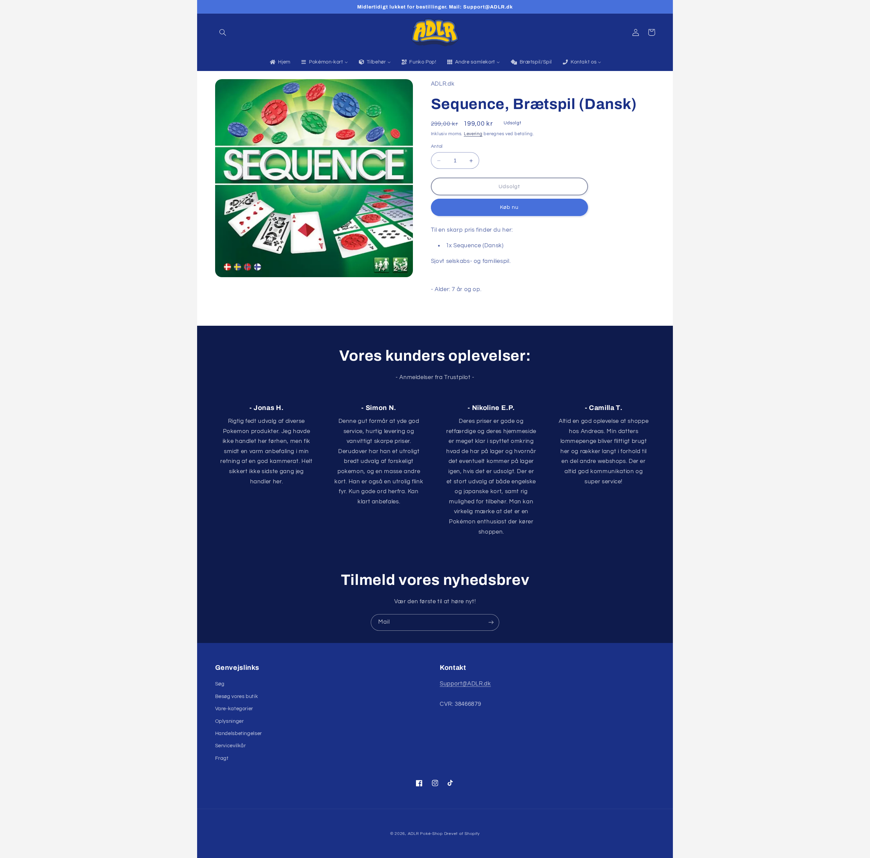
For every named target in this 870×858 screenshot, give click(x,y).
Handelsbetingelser (238, 733)
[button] (223, 32)
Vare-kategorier (234, 708)
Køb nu (509, 207)
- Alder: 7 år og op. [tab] (457, 289)
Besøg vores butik (236, 696)
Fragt (222, 758)
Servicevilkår (230, 745)
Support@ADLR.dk (465, 684)
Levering (473, 134)
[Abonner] (491, 622)
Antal (437, 146)
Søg (220, 683)
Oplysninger (229, 721)
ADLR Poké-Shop (425, 834)
